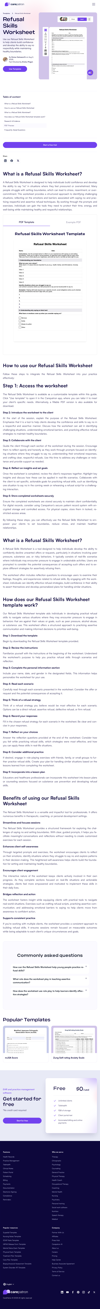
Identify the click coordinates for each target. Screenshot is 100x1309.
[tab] (26, 222)
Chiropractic (56, 1161)
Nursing (55, 1196)
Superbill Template (10, 1232)
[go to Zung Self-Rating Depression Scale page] (74, 1039)
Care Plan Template (10, 1260)
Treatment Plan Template (12, 1256)
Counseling (56, 1168)
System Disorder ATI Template (14, 1268)
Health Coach (57, 1180)
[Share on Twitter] (18, 160)
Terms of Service (58, 1271)
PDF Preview (9, 125)
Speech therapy (58, 1215)
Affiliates (55, 1236)
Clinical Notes (8, 1168)
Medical (55, 1219)
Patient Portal (8, 1172)
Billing (5, 1180)
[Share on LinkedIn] (5, 161)
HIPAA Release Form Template (14, 1244)
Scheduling (7, 1176)
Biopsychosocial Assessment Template (17, 1264)
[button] (93, 4)
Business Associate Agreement (63, 1264)
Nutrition (55, 1211)
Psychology (56, 1164)
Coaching (55, 1188)
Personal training (58, 1203)
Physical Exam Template (12, 1252)
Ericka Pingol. (27, 62)
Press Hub (56, 1240)
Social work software (59, 1207)
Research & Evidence (12, 121)
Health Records (8, 1157)
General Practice (58, 1172)
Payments (6, 1184)
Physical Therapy (58, 1176)
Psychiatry (56, 1200)
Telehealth (6, 1164)
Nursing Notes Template (12, 1236)
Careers (55, 1252)
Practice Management (11, 1161)
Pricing (54, 1256)
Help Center (56, 1260)
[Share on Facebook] (11, 161)
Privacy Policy (57, 1268)
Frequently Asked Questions (14, 130)
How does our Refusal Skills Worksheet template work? (24, 117)
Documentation (9, 1188)
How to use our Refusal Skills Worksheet (19, 108)
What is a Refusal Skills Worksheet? (17, 104)
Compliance (7, 1196)
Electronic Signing (9, 1192)
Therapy (55, 1157)
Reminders (7, 1200)
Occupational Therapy (60, 1184)
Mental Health (57, 1192)
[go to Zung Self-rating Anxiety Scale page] (26, 1039)
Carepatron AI (57, 1244)
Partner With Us (58, 1232)
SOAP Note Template (11, 1240)
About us (55, 1248)
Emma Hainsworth (18, 57)
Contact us (56, 1275)
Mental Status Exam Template (14, 1248)
